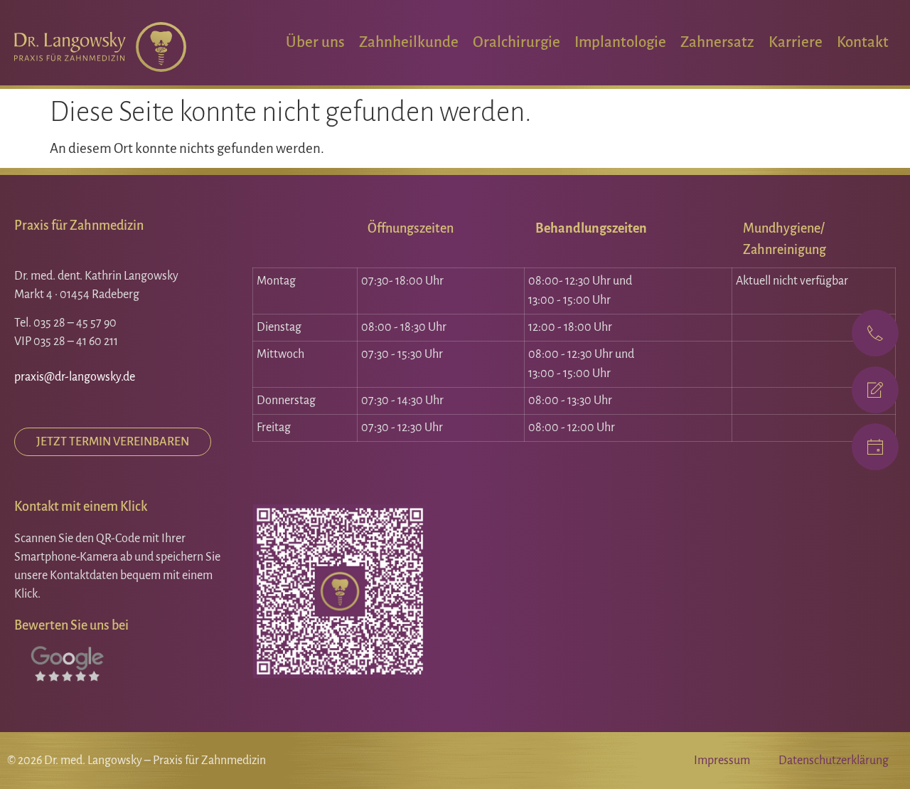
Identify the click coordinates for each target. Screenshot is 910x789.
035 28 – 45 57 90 (75, 323)
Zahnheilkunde (409, 42)
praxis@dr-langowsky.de (74, 377)
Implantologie (620, 42)
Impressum (722, 760)
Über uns (315, 42)
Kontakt (863, 42)
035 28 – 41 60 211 (75, 341)
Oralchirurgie (516, 42)
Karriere (796, 42)
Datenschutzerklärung (833, 760)
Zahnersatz (717, 42)
